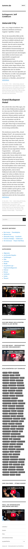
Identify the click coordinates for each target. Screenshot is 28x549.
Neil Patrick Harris (14, 459)
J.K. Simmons (6, 456)
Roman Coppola (13, 88)
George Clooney (20, 469)
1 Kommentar (19, 210)
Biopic (21, 431)
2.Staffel (5, 390)
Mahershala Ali (11, 408)
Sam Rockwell (18, 423)
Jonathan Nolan (16, 454)
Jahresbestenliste (7, 537)
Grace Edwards (16, 85)
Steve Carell (15, 90)
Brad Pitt (18, 474)
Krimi (11, 438)
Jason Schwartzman (7, 87)
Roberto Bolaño (11, 405)
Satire (23, 464)
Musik (5, 263)
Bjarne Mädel (20, 410)
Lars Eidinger (6, 375)
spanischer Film (20, 385)
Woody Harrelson (12, 469)
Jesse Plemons (21, 403)
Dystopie (11, 446)
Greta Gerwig (6, 382)
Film (10, 84)
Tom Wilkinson (10, 208)
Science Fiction (6, 436)
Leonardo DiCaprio (13, 461)
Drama (12, 451)
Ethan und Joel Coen (14, 377)
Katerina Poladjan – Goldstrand (13, 238)
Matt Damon (6, 395)
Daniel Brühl (13, 441)
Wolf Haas (5, 413)
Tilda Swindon (21, 90)
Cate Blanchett (6, 428)
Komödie (5, 449)
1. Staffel (5, 423)
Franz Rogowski (6, 441)
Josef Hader (14, 436)
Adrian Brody (16, 84)
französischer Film (20, 449)
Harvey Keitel (13, 204)
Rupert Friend (20, 88)
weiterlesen (5, 80)
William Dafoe (18, 91)
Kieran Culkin (6, 451)
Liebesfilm (13, 428)
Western (5, 469)
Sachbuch (6, 274)
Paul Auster (20, 400)
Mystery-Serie (14, 398)
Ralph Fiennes (9, 207)
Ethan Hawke (14, 426)
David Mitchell (22, 459)
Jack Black (15, 403)
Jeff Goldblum (15, 87)
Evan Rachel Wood (20, 408)
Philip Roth (20, 413)
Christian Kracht (16, 418)
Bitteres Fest (7, 234)
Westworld (12, 474)
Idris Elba (12, 375)
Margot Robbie (6, 459)
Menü (23, 5)
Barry (10, 454)
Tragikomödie (6, 387)
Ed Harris (5, 372)
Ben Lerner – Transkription (12, 232)
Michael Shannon (21, 441)
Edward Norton (8, 85)
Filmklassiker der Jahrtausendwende (10, 400)
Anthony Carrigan (7, 410)
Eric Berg (5, 385)
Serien (5, 276)
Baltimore (5, 408)
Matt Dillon (22, 87)
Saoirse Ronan (16, 207)
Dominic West (6, 474)
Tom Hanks (5, 91)
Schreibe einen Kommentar (9, 93)
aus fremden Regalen (10, 255)
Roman (6, 272)
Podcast (6, 270)
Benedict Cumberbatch (7, 418)
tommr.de (6, 5)
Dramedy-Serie (12, 449)
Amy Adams (6, 461)
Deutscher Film (6, 433)
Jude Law (19, 205)
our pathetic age (20, 428)
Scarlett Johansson (6, 90)
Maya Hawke (5, 88)
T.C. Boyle (5, 438)
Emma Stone (21, 461)
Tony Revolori (18, 208)
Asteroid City (9, 23)
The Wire (22, 377)
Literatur (6, 261)
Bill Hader (5, 454)
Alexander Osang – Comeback (12, 236)
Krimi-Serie (17, 451)
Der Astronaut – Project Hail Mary (14, 240)
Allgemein (7, 253)
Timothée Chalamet (14, 456)
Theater (6, 278)
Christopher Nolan (7, 398)
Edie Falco (5, 446)
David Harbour (15, 431)
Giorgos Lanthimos (7, 431)
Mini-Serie (14, 410)
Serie (10, 372)
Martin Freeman (21, 436)
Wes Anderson (11, 91)
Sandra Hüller (13, 382)
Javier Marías (21, 426)
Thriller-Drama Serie (13, 413)
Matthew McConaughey (16, 433)
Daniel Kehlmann (12, 385)
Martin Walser (11, 423)
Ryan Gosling (6, 377)
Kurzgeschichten (19, 380)
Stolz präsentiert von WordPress (16, 546)
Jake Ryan (22, 85)
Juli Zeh (23, 418)
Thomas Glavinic (6, 426)
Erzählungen (7, 257)
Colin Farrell (12, 395)
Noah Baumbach (20, 395)
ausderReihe (6, 541)
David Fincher (17, 446)
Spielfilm (5, 405)
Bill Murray (22, 201)
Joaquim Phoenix (20, 405)
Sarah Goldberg (11, 390)
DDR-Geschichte (17, 438)
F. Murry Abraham (14, 202)
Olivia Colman (19, 390)
